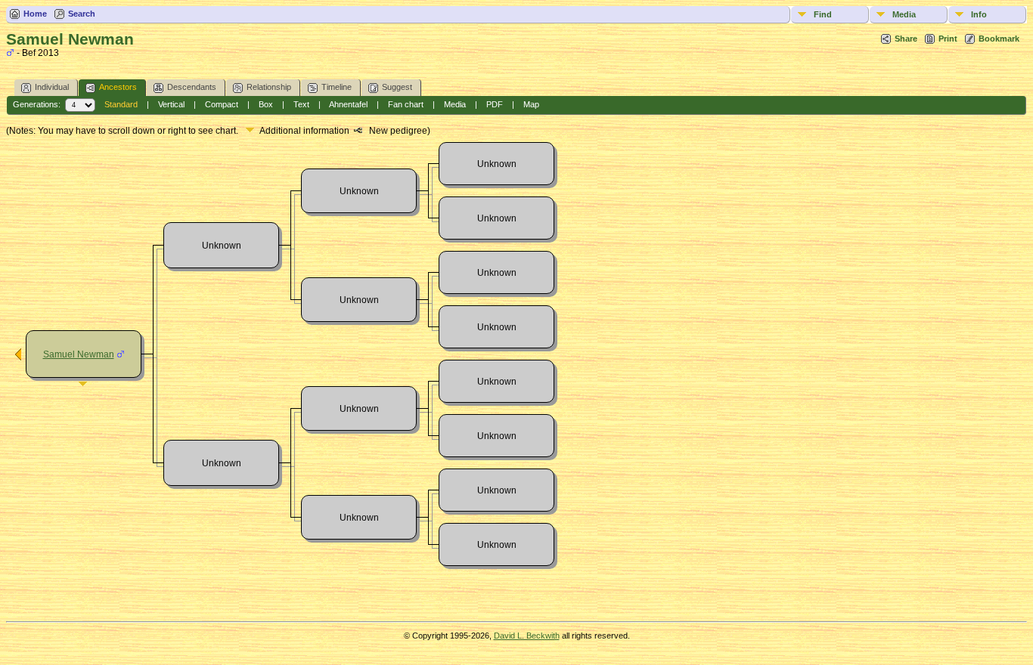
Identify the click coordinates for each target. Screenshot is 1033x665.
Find (823, 14)
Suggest (397, 86)
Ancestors (118, 86)
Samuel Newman (78, 354)
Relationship (269, 86)
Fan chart (405, 104)
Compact (221, 104)
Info (979, 14)
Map (531, 104)
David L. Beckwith (527, 635)
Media (904, 14)
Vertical (171, 104)
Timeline (336, 86)
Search (81, 13)
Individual (52, 86)
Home (35, 13)
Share (906, 38)
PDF (494, 104)
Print (947, 38)
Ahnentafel (348, 104)
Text (301, 104)
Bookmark (999, 38)
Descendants (191, 86)
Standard (121, 104)
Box (266, 104)
